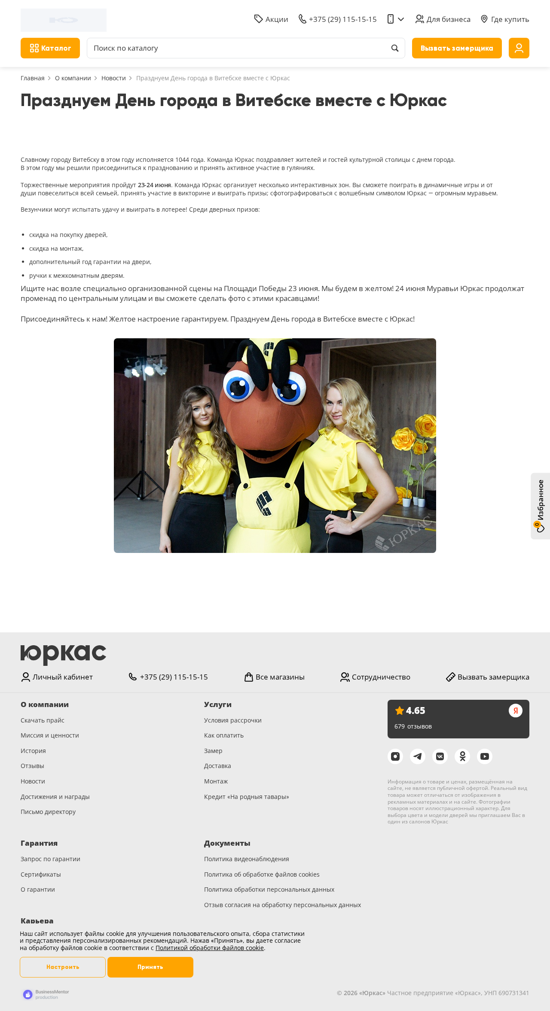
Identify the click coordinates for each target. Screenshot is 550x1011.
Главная (33, 78)
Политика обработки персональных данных (269, 889)
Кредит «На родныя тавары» (246, 796)
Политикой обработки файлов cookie (210, 948)
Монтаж (216, 781)
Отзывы (32, 766)
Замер (213, 751)
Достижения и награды (55, 796)
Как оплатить (224, 735)
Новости (113, 78)
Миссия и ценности (50, 735)
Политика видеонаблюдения (246, 859)
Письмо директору (48, 812)
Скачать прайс (42, 720)
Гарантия (39, 843)
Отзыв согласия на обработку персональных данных (282, 905)
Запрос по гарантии (50, 859)
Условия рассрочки (233, 720)
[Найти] (395, 48)
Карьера (37, 921)
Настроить (62, 967)
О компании (73, 78)
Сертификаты (41, 874)
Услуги (218, 704)
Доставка (217, 766)
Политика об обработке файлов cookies (262, 874)
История (33, 751)
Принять (150, 967)
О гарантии (38, 889)
